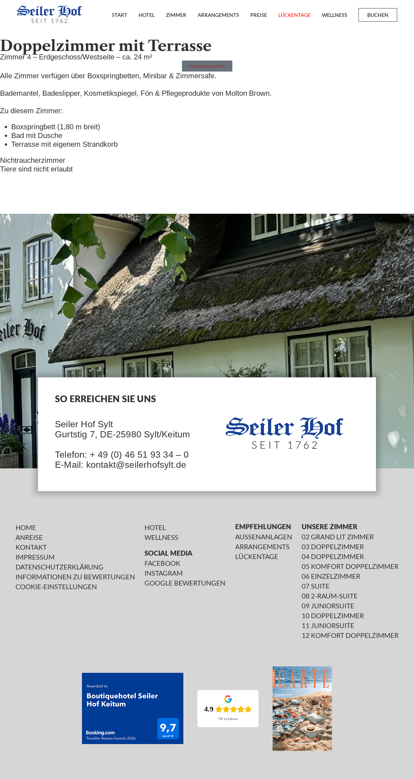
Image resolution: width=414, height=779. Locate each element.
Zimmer (176, 15)
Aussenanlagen (263, 537)
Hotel (147, 15)
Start (119, 15)
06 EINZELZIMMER (331, 576)
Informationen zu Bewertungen (75, 577)
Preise (258, 15)
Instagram (163, 573)
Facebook (162, 563)
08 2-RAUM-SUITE (330, 596)
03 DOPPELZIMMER (333, 546)
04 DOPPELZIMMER (333, 556)
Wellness (334, 15)
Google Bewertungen (184, 583)
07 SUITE (316, 586)
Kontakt (31, 547)
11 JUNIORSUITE (328, 625)
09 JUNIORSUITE (328, 606)
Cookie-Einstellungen (56, 586)
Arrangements (218, 15)
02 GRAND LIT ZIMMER (338, 537)
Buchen (377, 15)
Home (25, 527)
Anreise (29, 537)
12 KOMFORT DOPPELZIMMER (350, 635)
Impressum (35, 557)
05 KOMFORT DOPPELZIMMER (350, 566)
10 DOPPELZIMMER (333, 615)
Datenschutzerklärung (59, 567)
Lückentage (294, 15)
